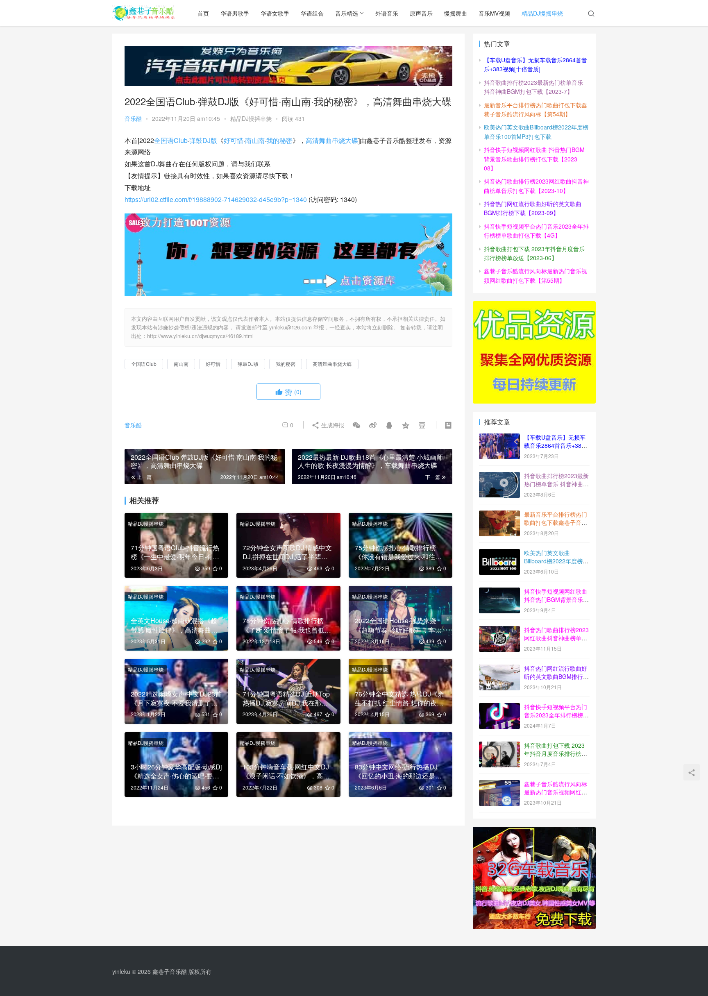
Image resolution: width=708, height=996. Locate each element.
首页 (203, 13)
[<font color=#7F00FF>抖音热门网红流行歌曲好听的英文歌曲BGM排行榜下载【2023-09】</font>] (499, 669)
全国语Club (171, 140)
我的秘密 (279, 140)
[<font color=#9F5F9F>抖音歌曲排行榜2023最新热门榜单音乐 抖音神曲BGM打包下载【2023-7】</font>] (499, 476)
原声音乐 (421, 13)
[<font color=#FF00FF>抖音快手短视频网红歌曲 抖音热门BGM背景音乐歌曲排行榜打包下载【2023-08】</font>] (499, 592)
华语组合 (312, 13)
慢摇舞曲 (455, 13)
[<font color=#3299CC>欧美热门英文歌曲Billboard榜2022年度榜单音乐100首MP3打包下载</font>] (499, 553)
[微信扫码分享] (356, 425)
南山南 (255, 140)
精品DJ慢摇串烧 (542, 13)
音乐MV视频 (494, 13)
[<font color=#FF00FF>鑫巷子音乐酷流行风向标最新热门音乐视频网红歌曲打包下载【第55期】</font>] (499, 784)
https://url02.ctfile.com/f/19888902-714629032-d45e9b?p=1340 (216, 199)
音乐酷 (133, 118)
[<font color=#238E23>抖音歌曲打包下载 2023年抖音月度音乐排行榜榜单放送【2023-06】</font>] (499, 746)
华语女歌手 (275, 13)
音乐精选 (346, 13)
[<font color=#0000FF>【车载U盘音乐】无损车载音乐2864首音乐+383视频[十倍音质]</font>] (499, 438)
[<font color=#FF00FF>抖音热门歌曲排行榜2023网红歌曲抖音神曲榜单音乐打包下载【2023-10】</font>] (499, 630)
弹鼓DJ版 (203, 140)
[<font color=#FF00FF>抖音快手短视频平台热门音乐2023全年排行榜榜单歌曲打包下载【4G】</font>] (499, 707)
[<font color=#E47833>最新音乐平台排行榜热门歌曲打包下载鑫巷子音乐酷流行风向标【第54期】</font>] (499, 515)
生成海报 (332, 425)
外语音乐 (386, 13)
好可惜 (233, 140)
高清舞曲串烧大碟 (332, 140)
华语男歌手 (234, 13)
